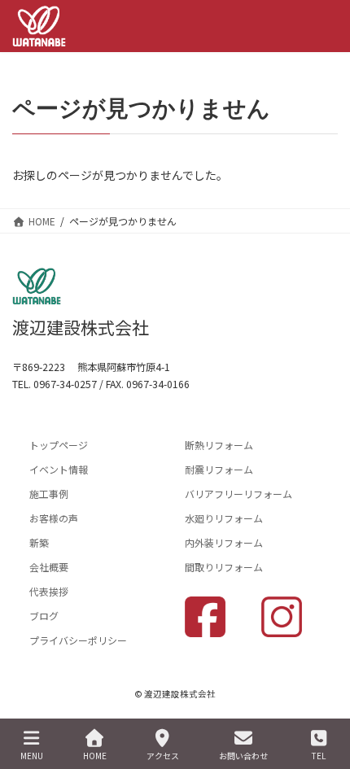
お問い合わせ (243, 755)
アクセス (163, 755)
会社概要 (48, 567)
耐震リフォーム (219, 469)
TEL (319, 755)
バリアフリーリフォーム (238, 493)
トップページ (58, 445)
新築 (39, 542)
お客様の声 (53, 518)
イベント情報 (58, 469)
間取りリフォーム (224, 567)
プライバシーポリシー (78, 640)
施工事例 (48, 493)
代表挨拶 (48, 591)
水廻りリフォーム (224, 518)
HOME (95, 755)
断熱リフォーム (219, 445)
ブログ (44, 616)
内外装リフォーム (224, 542)
